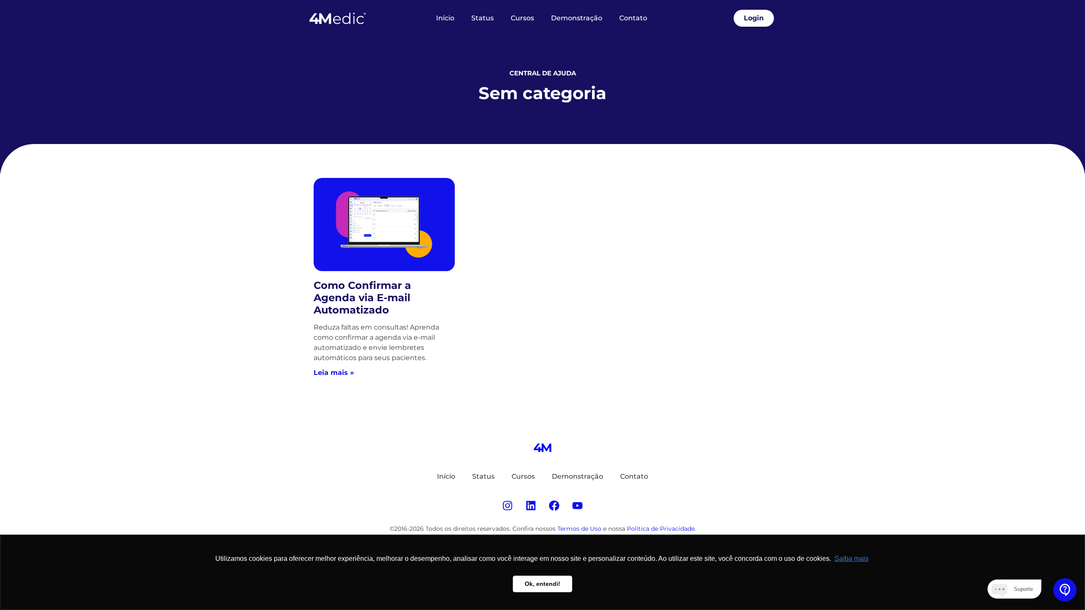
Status (482, 18)
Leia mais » (334, 373)
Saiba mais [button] (851, 558)
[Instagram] (507, 505)
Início (445, 18)
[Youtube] (577, 505)
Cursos (522, 18)
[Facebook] (554, 505)
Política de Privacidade (661, 528)
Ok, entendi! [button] (542, 583)
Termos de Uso (579, 528)
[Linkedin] (531, 505)
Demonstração (576, 18)
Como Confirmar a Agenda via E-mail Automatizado (362, 297)
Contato (633, 18)
